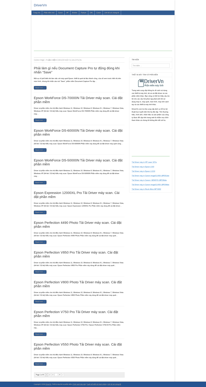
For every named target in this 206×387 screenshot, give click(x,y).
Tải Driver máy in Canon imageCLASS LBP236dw (150, 185)
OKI (91, 13)
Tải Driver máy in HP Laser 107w (144, 162)
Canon (98, 13)
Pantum (83, 13)
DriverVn (40, 5)
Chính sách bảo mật (79, 384)
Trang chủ (36, 13)
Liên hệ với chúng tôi (112, 13)
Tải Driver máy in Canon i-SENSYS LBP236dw (149, 180)
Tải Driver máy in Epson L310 (143, 167)
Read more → (40, 88)
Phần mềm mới (49, 13)
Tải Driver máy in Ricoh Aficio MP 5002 (146, 189)
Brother (74, 13)
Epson (60, 13)
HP (67, 13)
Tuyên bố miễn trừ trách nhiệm (96, 384)
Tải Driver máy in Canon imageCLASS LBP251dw (150, 176)
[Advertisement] (103, 34)
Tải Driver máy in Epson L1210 (143, 171)
